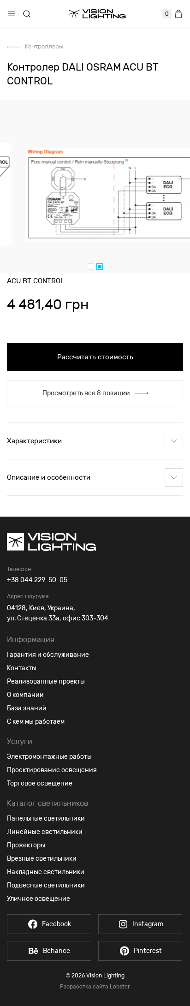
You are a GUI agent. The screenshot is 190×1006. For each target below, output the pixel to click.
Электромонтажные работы (49, 757)
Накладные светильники (45, 872)
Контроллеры (44, 46)
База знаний (27, 708)
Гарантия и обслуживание (48, 655)
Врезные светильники (42, 859)
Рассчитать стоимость (95, 357)
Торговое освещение (39, 783)
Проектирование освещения (52, 770)
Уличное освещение (38, 899)
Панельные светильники (46, 818)
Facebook (56, 924)
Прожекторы (26, 845)
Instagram (147, 924)
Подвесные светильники (46, 885)
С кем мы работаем (36, 722)
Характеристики (34, 441)
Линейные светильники (45, 832)
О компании (25, 695)
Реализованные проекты (46, 681)
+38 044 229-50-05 (37, 580)
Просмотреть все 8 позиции (86, 393)
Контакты (21, 668)
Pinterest (148, 951)
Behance (56, 951)
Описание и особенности (48, 477)
